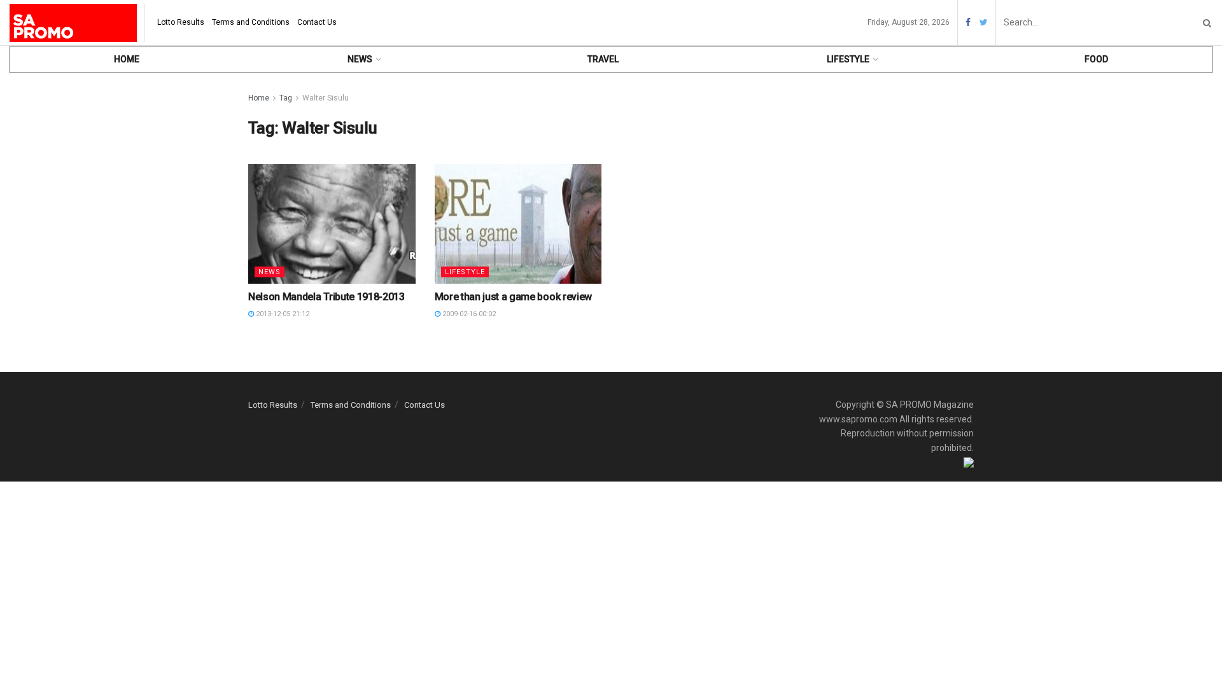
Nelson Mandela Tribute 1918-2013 (326, 297)
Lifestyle (848, 59)
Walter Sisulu (325, 98)
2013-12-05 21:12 (281, 314)
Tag (285, 98)
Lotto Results (180, 22)
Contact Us (317, 22)
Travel (603, 59)
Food (1096, 59)
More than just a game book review (513, 297)
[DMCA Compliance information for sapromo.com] (969, 462)
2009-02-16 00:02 (468, 314)
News (360, 59)
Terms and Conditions (251, 22)
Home (126, 59)
